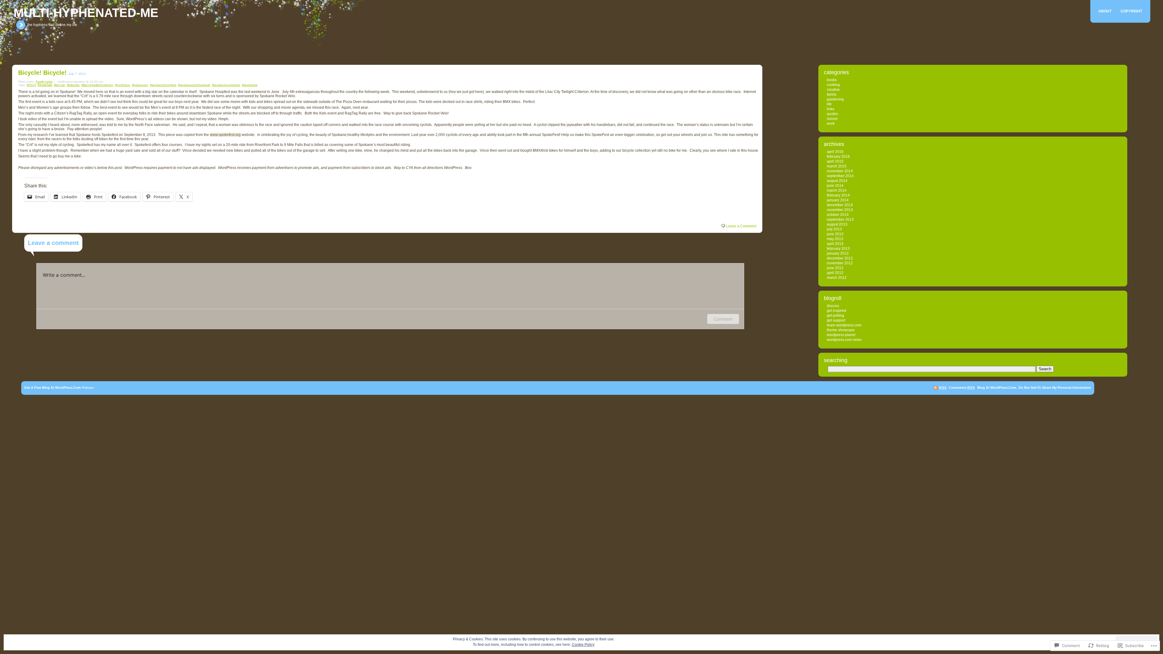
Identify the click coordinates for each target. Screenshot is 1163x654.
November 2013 (840, 210)
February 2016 (838, 156)
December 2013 (840, 205)
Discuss (833, 306)
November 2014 (840, 171)
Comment (723, 319)
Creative (833, 90)
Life (829, 104)
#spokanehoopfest (163, 85)
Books (832, 80)
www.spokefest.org (225, 135)
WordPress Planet (841, 335)
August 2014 (837, 181)
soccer (832, 119)
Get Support (836, 320)
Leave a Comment (741, 226)
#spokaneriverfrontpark (194, 85)
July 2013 (834, 229)
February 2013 (838, 248)
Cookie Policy (583, 644)
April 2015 (835, 161)
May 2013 (835, 239)
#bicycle (59, 85)
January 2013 (838, 253)
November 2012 (840, 263)
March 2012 (837, 278)
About (1105, 11)
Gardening (835, 99)
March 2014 (837, 190)
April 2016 (835, 152)
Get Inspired (836, 311)
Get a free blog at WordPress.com (52, 387)
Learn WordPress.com (844, 325)
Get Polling (835, 315)
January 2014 (838, 200)
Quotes (832, 114)
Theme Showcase (841, 330)
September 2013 (840, 219)
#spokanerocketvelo (226, 85)
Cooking (833, 85)
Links (48, 81)
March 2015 (837, 166)
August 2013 (837, 224)
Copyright (1131, 11)
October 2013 (838, 215)
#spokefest (249, 85)
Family (40, 81)
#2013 (31, 85)
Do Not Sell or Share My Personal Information (1055, 387)
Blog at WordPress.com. (997, 387)
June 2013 (835, 234)
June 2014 (835, 185)
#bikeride (73, 85)
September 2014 (840, 176)
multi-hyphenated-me (86, 12)
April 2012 (835, 273)
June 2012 (835, 268)
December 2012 (840, 258)
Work (831, 123)
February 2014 (838, 195)
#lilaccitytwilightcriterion (97, 85)
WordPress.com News (844, 340)
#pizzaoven (140, 85)
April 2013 (835, 244)
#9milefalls (45, 85)
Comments (962, 387)
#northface (122, 85)
